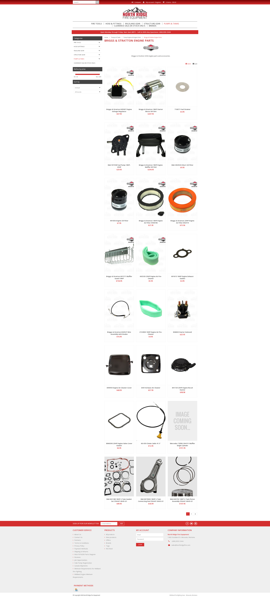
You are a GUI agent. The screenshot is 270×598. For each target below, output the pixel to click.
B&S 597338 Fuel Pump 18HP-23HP (119, 166)
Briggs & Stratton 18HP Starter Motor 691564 (151, 110)
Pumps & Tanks (171, 24)
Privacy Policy (79, 546)
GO (97, 2)
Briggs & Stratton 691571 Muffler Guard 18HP (119, 277)
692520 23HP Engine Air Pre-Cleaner (151, 277)
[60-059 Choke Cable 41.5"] (150, 421)
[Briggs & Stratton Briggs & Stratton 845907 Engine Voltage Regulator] (119, 87)
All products (110, 534)
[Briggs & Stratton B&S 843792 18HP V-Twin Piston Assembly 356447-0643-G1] (182, 476)
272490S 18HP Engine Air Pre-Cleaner (150, 333)
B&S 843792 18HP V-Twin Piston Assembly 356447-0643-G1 (182, 500)
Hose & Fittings (113, 24)
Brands (152, 26)
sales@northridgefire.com (180, 545)
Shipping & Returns (81, 551)
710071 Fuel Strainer (182, 109)
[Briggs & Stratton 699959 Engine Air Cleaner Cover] (119, 365)
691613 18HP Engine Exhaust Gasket (182, 277)
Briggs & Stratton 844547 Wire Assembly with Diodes (119, 333)
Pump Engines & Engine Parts (132, 37)
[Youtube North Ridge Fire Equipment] (191, 523)
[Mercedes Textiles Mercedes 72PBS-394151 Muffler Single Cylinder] (182, 421)
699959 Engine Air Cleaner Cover (119, 388)
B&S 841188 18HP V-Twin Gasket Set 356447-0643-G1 (119, 500)
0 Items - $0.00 (170, 2)
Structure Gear (152, 24)
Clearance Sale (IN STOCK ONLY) (129, 26)
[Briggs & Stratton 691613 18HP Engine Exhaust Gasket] (182, 254)
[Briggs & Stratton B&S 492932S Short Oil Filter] (182, 142)
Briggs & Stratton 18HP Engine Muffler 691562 (151, 166)
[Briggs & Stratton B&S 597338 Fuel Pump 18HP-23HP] (119, 142)
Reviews (77, 557)
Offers (108, 540)
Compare (137, 2)
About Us (77, 534)
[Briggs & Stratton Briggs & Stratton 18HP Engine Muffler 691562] (150, 142)
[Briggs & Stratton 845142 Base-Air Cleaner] (150, 365)
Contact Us (78, 537)
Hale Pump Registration (83, 563)
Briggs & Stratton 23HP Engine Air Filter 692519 (182, 222)
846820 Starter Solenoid (182, 332)
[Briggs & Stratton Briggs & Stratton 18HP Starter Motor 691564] (150, 87)
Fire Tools (96, 24)
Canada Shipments (81, 566)
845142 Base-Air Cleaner (150, 388)
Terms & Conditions (81, 543)
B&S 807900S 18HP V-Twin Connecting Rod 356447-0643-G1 (151, 500)
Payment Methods (81, 549)
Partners (77, 540)
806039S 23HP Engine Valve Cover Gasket (119, 444)
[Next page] (195, 514)
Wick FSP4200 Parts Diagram (85, 554)
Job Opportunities (80, 560)
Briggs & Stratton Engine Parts (153, 37)
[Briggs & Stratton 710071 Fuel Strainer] (182, 87)
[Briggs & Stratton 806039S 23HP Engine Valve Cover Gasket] (119, 421)
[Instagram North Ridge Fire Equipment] (195, 523)
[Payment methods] (76, 589)
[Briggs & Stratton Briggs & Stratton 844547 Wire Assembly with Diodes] (119, 309)
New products (111, 537)
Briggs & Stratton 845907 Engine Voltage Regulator (119, 110)
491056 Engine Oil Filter (119, 221)
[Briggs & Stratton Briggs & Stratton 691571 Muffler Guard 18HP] (119, 254)
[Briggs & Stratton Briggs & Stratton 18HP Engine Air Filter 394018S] (150, 198)
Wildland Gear (132, 24)
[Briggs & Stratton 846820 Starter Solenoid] (182, 309)
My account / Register (153, 2)
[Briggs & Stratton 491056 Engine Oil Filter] (119, 198)
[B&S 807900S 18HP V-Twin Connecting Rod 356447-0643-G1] (150, 476)
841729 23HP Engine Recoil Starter (182, 389)
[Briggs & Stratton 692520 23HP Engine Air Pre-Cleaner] (150, 254)
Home (106, 37)
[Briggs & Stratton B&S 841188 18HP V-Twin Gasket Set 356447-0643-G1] (119, 476)
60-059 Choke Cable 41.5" (151, 443)
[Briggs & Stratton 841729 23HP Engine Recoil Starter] (182, 365)
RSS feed (109, 549)
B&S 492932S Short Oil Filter (182, 165)
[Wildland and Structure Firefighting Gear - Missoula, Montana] (135, 13)
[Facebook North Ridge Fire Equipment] (187, 523)
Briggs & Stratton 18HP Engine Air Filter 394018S (151, 222)
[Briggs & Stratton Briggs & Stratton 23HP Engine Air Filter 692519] (182, 198)
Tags (108, 546)
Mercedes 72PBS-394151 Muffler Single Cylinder (182, 444)
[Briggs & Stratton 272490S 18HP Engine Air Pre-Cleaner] (150, 309)
